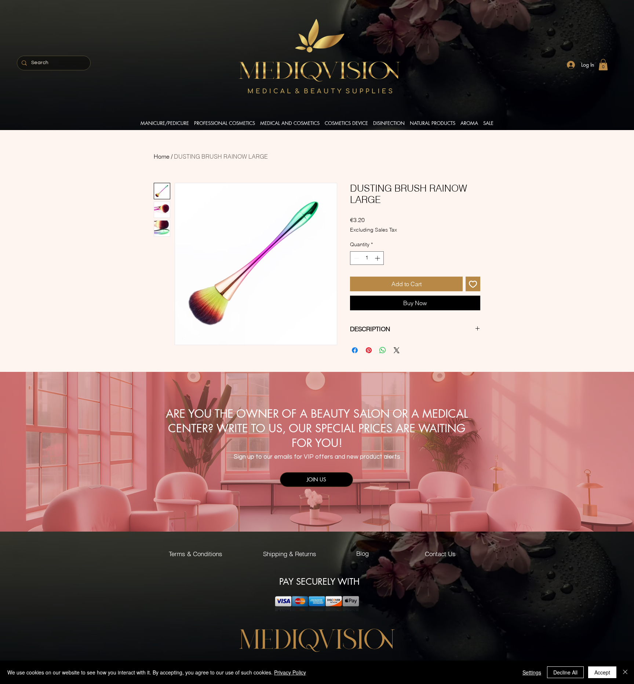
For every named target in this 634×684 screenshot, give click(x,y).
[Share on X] (396, 350)
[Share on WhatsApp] (382, 350)
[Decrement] (355, 258)
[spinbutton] (367, 258)
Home (162, 156)
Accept (602, 672)
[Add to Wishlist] (473, 284)
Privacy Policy (290, 672)
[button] (603, 64)
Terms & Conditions (195, 554)
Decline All (565, 672)
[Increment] (378, 258)
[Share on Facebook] (354, 350)
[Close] (625, 672)
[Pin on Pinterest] (368, 350)
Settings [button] (531, 672)
